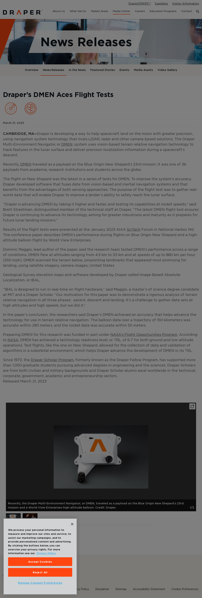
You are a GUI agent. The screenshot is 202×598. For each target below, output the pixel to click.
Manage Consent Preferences (40, 582)
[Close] (72, 524)
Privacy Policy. (46, 553)
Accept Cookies (40, 561)
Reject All (40, 572)
